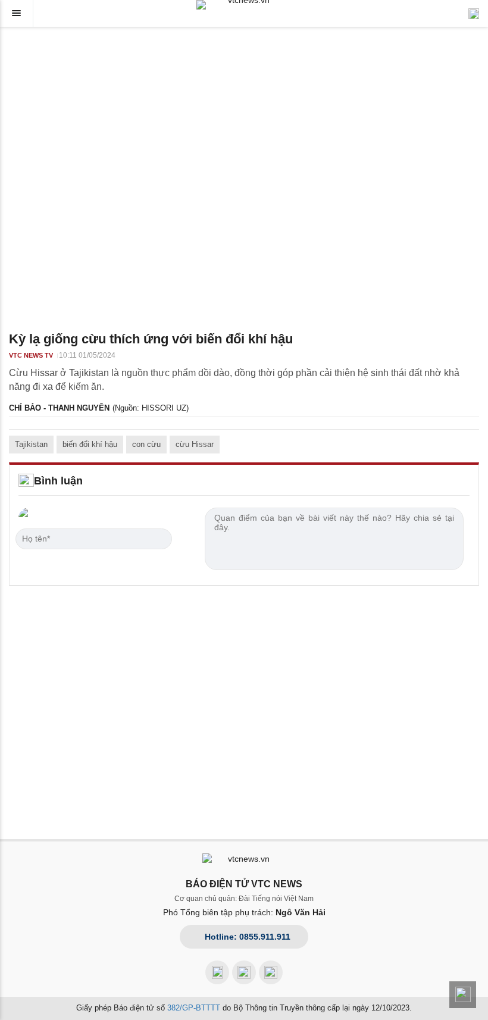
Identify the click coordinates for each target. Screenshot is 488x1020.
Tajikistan (31, 444)
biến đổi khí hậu (89, 444)
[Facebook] (217, 972)
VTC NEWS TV (31, 355)
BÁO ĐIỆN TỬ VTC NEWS (244, 884)
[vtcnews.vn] (244, 5)
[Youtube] (244, 972)
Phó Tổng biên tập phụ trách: (244, 912)
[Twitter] (271, 972)
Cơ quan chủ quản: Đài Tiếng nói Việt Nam (244, 898)
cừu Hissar (195, 444)
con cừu (146, 444)
